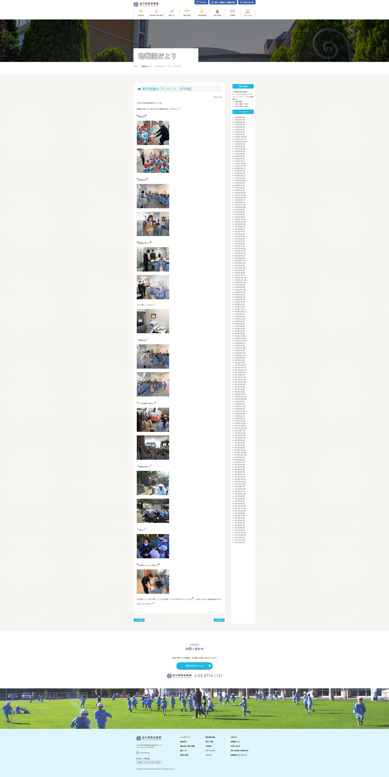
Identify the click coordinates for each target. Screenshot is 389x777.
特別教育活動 (202, 15)
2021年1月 (238, 275)
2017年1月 (238, 391)
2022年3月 (238, 241)
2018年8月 (238, 345)
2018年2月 (238, 360)
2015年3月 (238, 442)
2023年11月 (239, 195)
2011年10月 (239, 535)
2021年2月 (238, 272)
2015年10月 (239, 428)
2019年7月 (238, 319)
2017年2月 (238, 389)
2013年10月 (239, 484)
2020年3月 (238, 299)
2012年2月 (238, 527)
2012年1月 (238, 530)
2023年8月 (238, 202)
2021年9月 (238, 255)
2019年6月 (238, 321)
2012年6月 (238, 518)
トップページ (185, 737)
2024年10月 (239, 168)
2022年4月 (238, 238)
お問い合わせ (235, 746)
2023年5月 (238, 207)
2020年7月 (238, 289)
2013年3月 (238, 498)
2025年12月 (239, 136)
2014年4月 (238, 469)
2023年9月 (238, 200)
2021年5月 (238, 265)
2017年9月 (238, 372)
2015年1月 (238, 447)
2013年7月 (238, 489)
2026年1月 (238, 134)
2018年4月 (238, 355)
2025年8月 (238, 146)
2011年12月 (239, 532)
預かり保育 (217, 15)
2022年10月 (239, 224)
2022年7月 (238, 231)
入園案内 (233, 15)
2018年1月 (238, 362)
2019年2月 (238, 331)
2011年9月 (238, 537)
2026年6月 (238, 122)
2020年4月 (238, 297)
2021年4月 (238, 268)
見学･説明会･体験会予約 (239, 750)
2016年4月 (238, 413)
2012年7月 (238, 515)
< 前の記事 (139, 620)
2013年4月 (238, 496)
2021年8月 (238, 258)
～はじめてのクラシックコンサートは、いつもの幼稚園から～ (243, 96)
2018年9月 (238, 343)
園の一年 (172, 15)
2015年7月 (238, 433)
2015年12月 (239, 423)
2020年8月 (238, 287)
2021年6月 (238, 263)
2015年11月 (239, 425)
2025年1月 (238, 161)
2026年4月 (238, 127)
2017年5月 (238, 382)
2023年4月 (238, 209)
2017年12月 (239, 365)
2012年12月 (239, 506)
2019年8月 (238, 316)
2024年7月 (238, 175)
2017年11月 (239, 367)
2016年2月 (238, 418)
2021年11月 (239, 251)
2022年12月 (239, 219)
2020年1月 (238, 304)
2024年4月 (238, 183)
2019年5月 (238, 323)
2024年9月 (238, 170)
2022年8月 (238, 229)
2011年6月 (238, 542)
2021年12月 (239, 248)
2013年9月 (238, 486)
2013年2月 (238, 501)
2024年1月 (238, 190)
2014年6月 (238, 464)
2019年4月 (238, 326)
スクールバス (248, 15)
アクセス (208, 755)
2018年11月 (239, 338)
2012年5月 (238, 520)
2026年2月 (238, 132)
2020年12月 (239, 277)
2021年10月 (239, 253)
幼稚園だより (146, 66)
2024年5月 (238, 180)
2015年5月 (238, 438)
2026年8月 (238, 117)
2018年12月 (239, 336)
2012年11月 (239, 508)
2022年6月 (238, 234)
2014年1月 (238, 476)
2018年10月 (239, 340)
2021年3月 (238, 270)
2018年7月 (238, 348)
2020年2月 (238, 302)
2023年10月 (239, 197)
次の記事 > (219, 620)
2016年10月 (239, 399)
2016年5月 (238, 411)
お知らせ (234, 737)
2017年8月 (238, 374)
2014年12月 (239, 450)
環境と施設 (186, 15)
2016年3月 (238, 416)
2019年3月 (238, 328)
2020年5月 (238, 294)
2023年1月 (238, 217)
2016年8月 (238, 404)
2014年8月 (238, 459)
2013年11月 (239, 481)
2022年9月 (238, 226)
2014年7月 (238, 462)
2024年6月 (238, 178)
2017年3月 (238, 387)
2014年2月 (238, 474)
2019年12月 (239, 306)
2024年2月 (238, 187)
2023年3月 (238, 212)
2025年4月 (238, 153)
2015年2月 (238, 445)
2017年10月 (239, 370)
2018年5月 (238, 353)
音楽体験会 (239, 101)
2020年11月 (239, 280)
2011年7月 (238, 540)
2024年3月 (238, 185)
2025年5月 (238, 151)
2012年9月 (238, 513)
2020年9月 (238, 285)
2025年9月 (238, 144)
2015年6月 (238, 435)
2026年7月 (238, 119)
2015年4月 (238, 440)
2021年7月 (238, 260)
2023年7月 (238, 204)
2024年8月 (238, 173)
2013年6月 (238, 491)
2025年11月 (239, 139)
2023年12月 (239, 192)
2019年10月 (239, 311)
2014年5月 (238, 467)
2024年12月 (239, 163)
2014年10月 (239, 455)
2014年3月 (238, 472)
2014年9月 (238, 457)
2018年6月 (238, 350)
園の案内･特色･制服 (156, 15)
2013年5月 (238, 493)
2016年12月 (239, 394)
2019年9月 (238, 314)
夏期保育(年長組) (241, 92)
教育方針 (141, 15)
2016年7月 (238, 406)
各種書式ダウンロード (239, 755)
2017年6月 (238, 379)
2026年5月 (238, 124)
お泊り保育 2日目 (241, 104)
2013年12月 (239, 479)
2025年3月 (238, 156)
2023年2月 (238, 214)
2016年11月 (239, 396)
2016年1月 (238, 421)
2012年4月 (238, 523)
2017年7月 (238, 377)
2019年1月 (238, 333)
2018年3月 (238, 357)
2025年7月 (238, 149)
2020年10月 (239, 282)
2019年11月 (239, 309)
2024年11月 (239, 166)
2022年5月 (238, 236)
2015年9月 (238, 430)
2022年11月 (239, 221)
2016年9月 (238, 401)
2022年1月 (238, 246)
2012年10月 (239, 510)
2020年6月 (238, 292)
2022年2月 (238, 243)
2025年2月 (238, 158)
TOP (135, 66)
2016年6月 (238, 408)
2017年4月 (238, 384)
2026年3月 (238, 129)
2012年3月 (238, 525)
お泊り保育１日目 (241, 106)
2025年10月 (239, 141)
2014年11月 (239, 452)
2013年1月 (238, 503)
